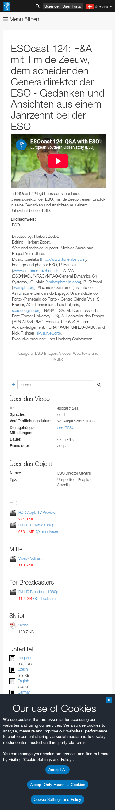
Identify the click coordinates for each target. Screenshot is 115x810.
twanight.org (23, 287)
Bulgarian (25, 658)
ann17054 (65, 428)
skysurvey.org (48, 333)
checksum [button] (49, 531)
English (23, 681)
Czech (23, 669)
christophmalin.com (63, 281)
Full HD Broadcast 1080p (38, 591)
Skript (23, 625)
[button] (38, 531)
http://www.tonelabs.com (63, 259)
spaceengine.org (26, 310)
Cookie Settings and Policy (57, 799)
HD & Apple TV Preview (36, 512)
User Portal (72, 6)
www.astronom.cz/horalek (36, 270)
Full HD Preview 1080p (36, 525)
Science (51, 6)
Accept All (57, 769)
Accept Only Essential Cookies (57, 784)
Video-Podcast (30, 558)
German (24, 692)
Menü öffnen (23, 19)
